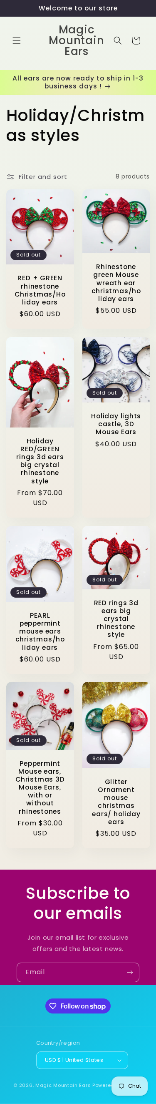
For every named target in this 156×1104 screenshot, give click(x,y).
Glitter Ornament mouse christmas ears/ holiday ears (116, 802)
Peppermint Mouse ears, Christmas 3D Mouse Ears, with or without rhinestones (39, 787)
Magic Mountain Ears (63, 1085)
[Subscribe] (130, 972)
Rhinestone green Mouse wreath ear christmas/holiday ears (116, 283)
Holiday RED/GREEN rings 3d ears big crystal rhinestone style (40, 461)
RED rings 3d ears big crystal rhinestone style (116, 619)
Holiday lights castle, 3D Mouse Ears (116, 424)
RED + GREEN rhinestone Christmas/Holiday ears (40, 290)
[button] (16, 40)
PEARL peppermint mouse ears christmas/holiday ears (40, 631)
